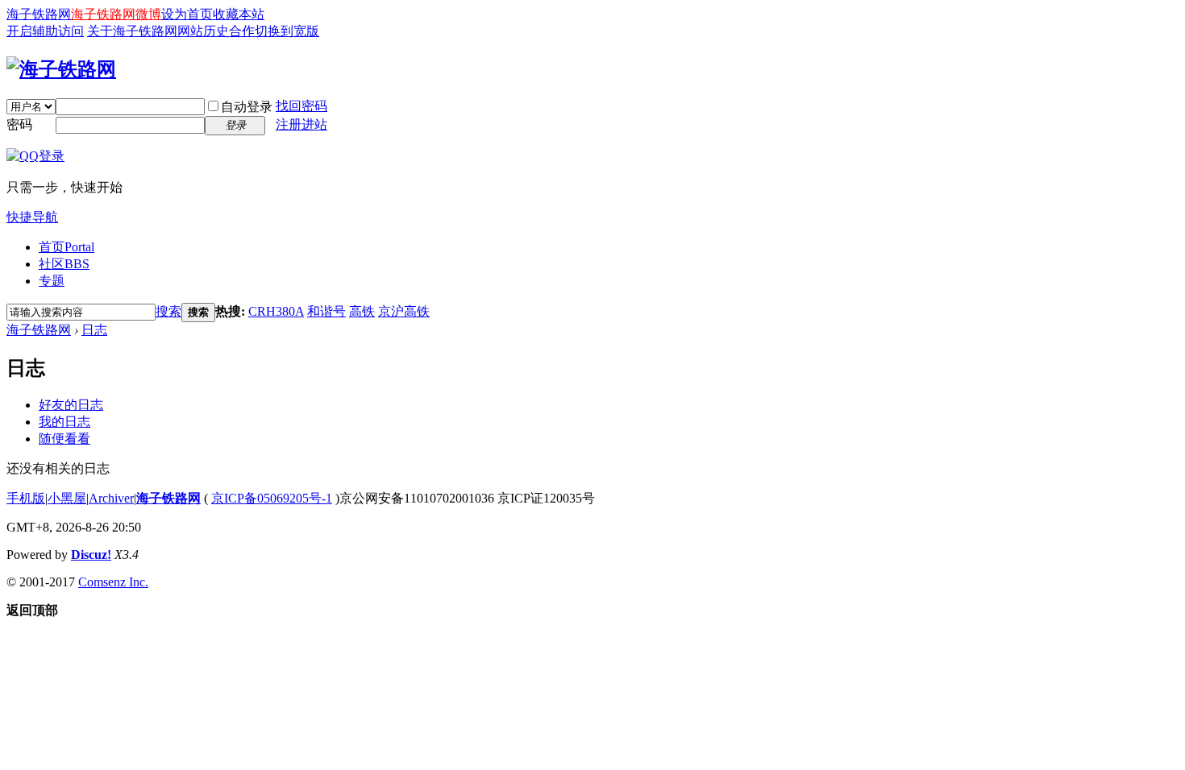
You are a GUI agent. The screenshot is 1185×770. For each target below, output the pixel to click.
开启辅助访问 (45, 31)
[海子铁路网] (61, 69)
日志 (94, 330)
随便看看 (64, 438)
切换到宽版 (287, 31)
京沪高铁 (404, 311)
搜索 (168, 311)
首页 (66, 247)
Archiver (111, 498)
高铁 (362, 311)
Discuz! (91, 554)
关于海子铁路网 (132, 31)
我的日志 (64, 421)
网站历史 (203, 31)
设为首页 (187, 14)
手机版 (25, 498)
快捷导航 (32, 217)
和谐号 (326, 311)
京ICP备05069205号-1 (271, 498)
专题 (51, 281)
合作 (242, 31)
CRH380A (276, 311)
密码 (19, 124)
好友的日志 (71, 405)
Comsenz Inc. (113, 582)
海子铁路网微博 (116, 14)
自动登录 (246, 107)
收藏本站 (238, 14)
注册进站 (301, 124)
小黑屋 (67, 498)
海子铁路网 (38, 14)
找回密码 (301, 106)
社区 (64, 264)
